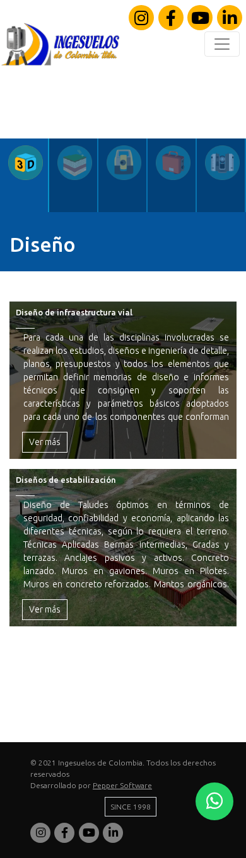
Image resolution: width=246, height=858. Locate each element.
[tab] (24, 175)
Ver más (45, 442)
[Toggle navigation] (222, 44)
